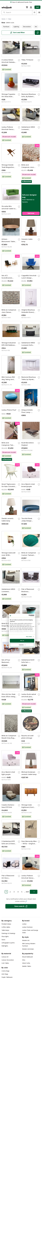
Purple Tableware (7, 977)
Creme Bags (5, 971)
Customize (21, 644)
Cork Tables (5, 963)
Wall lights (5, 946)
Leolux (24, 924)
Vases (3, 940)
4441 (27, 892)
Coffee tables (6, 927)
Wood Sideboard (27, 957)
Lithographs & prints (8, 943)
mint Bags (5, 974)
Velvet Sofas (26, 963)
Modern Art (25, 940)
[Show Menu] (39, 12)
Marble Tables (26, 966)
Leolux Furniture (27, 927)
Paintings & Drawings (8, 933)
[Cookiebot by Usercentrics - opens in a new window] (28, 615)
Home (3, 19)
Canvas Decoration (8, 960)
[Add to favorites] (19, 60)
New (9, 19)
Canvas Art (5, 957)
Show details (29, 636)
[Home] (13, 7)
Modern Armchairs (28, 949)
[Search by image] (34, 12)
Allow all (22, 640)
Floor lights (5, 936)
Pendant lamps (6, 924)
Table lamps (5, 930)
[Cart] (27, 7)
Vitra (23, 960)
